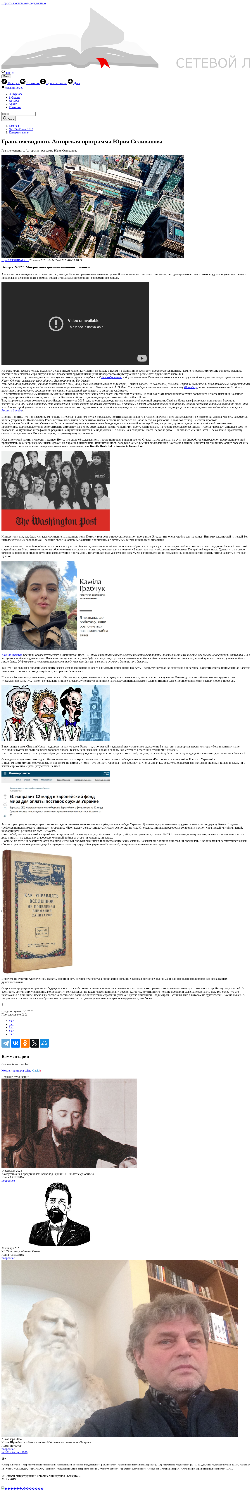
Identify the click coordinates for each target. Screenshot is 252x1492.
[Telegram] (5, 1043)
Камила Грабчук (11, 654)
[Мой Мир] (44, 1043)
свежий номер (14, 87)
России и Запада (11, 410)
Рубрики (14, 97)
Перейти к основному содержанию (23, 3)
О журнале (16, 93)
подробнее (8, 1180)
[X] (34, 1043)
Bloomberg (190, 387)
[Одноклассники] (25, 1043)
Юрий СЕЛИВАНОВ (15, 260)
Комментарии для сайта (21, 1070)
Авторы (14, 100)
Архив (13, 103)
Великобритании (111, 377)
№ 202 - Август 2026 (14, 1452)
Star (11, 1020)
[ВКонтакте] (15, 1043)
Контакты (15, 107)
